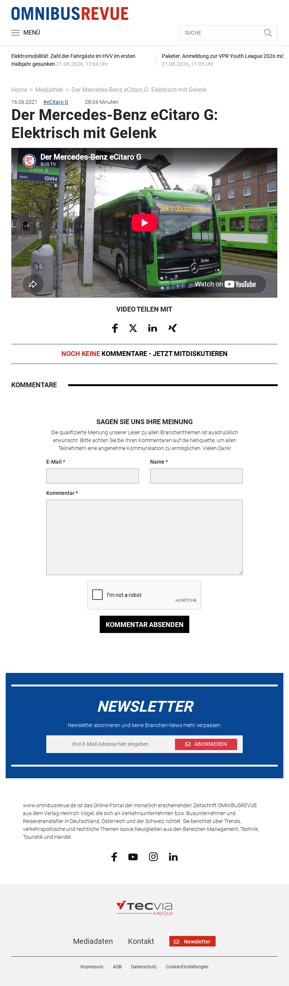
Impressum (92, 966)
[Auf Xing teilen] (172, 327)
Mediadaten (93, 941)
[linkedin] (173, 856)
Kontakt (141, 941)
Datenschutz (144, 966)
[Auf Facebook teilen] (115, 328)
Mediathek (49, 89)
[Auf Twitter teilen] (133, 327)
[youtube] (133, 856)
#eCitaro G (55, 102)
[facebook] (114, 857)
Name (157, 462)
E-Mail (54, 462)
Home (19, 89)
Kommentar (60, 493)
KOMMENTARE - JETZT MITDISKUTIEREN (144, 354)
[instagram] (153, 857)
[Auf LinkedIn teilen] (152, 327)
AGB (117, 966)
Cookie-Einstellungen (187, 966)
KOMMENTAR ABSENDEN (145, 624)
